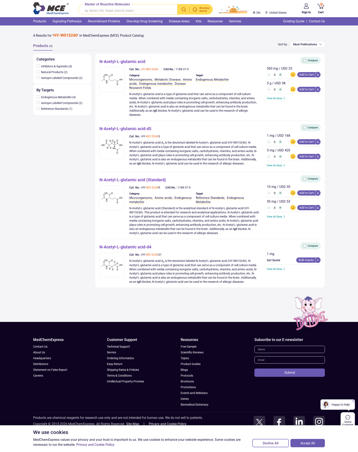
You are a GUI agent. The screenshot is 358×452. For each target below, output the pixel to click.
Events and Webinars (194, 393)
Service (111, 352)
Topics (185, 358)
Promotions (188, 387)
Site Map (132, 424)
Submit (289, 373)
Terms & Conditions (119, 375)
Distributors (40, 364)
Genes (185, 398)
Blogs (184, 369)
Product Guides (191, 364)
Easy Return (114, 364)
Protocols (187, 375)
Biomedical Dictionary (194, 404)
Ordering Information (120, 358)
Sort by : (283, 44)
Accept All (307, 443)
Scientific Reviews (192, 352)
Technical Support (118, 346)
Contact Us (40, 346)
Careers (38, 375)
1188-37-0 (182, 69)
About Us (39, 352)
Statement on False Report (50, 369)
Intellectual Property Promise (125, 381)
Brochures (187, 381)
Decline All (270, 443)
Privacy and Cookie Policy (167, 424)
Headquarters (42, 358)
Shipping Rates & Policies (123, 369)
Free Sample (188, 346)
